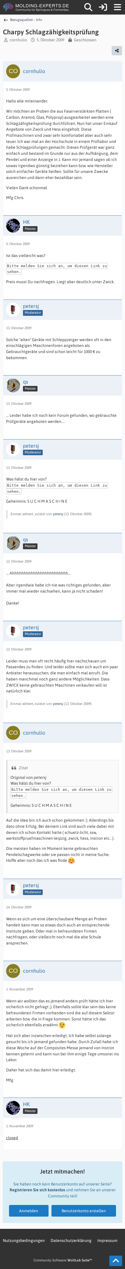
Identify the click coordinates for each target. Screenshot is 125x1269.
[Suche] (88, 7)
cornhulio (18, 40)
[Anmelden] (103, 7)
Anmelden (28, 1210)
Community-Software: (62, 1260)
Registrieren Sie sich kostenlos (37, 1190)
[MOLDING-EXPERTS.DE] (36, 7)
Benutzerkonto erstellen (84, 1210)
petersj (58, 514)
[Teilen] (117, 50)
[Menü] (117, 7)
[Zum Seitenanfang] (115, 1261)
